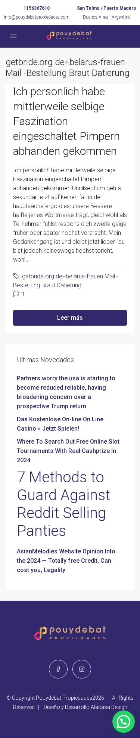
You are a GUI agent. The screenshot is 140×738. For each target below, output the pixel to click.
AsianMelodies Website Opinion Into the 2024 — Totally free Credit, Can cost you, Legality (66, 561)
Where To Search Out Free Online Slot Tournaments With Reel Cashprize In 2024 (68, 451)
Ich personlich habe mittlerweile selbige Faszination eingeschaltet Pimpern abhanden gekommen (66, 121)
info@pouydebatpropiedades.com (36, 17)
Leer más (70, 317)
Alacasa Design (109, 707)
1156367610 (37, 8)
